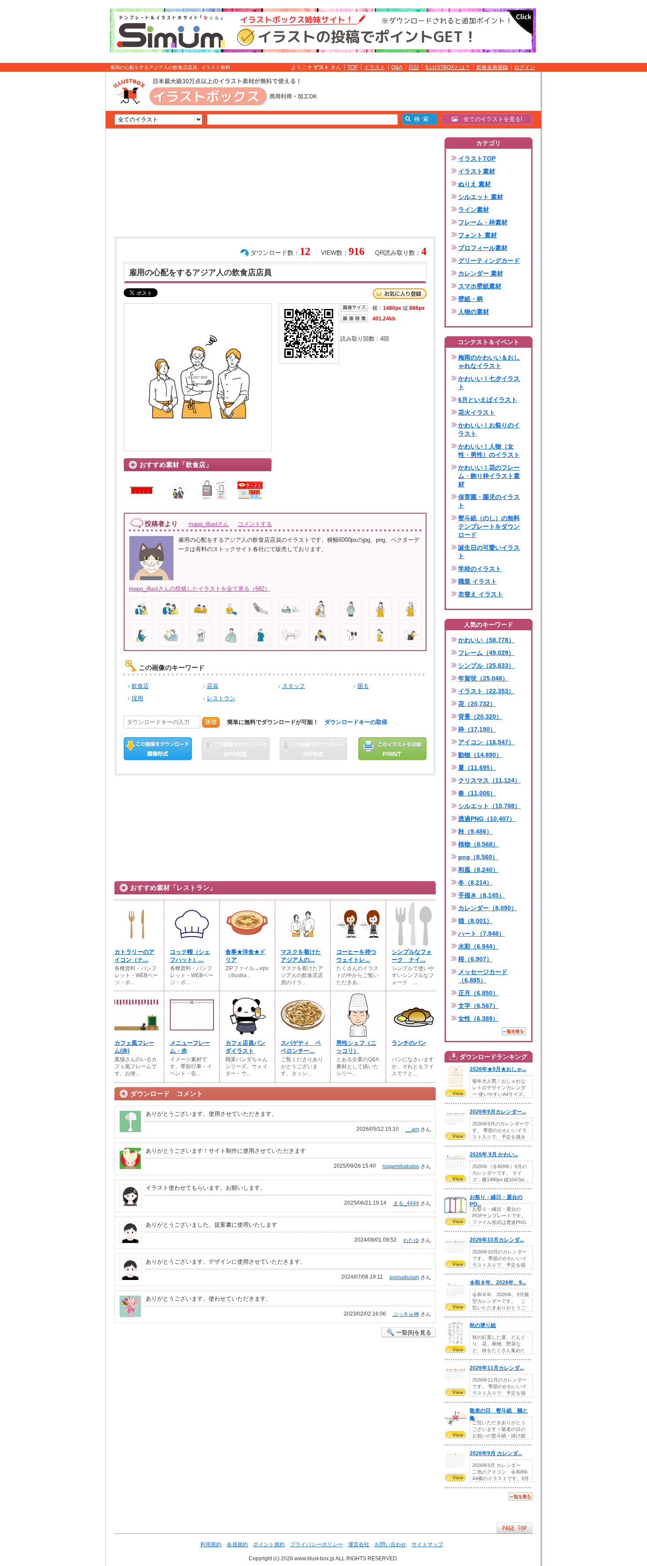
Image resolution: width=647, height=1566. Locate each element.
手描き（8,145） (481, 895)
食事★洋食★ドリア (245, 955)
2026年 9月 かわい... (494, 1154)
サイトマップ (427, 1544)
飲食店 (140, 686)
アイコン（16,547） (486, 742)
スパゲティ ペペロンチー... (301, 1047)
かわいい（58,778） (486, 639)
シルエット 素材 (480, 196)
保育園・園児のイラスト (489, 501)
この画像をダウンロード (158, 748)
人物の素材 (473, 311)
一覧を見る (514, 1031)
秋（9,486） (475, 831)
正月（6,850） (478, 992)
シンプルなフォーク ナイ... (412, 955)
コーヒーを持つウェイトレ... (356, 955)
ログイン (524, 67)
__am (412, 1129)
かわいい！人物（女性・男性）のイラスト (489, 450)
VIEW (455, 1093)
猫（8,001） (475, 920)
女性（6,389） (478, 1018)
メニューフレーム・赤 (190, 1047)
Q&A (396, 67)
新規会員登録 (492, 67)
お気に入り (399, 293)
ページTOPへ (514, 1527)
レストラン (221, 698)
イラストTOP (477, 158)
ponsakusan (404, 1277)
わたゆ (411, 1240)
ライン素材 (473, 209)
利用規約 (210, 1544)
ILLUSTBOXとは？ (447, 67)
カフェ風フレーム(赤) (134, 1047)
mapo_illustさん (208, 524)
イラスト (374, 67)
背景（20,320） (480, 716)
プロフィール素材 (482, 247)
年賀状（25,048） (483, 678)
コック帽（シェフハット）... (190, 955)
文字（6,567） (478, 1005)
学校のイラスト (479, 568)
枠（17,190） (477, 729)
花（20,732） (477, 703)
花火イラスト (476, 412)
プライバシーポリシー (316, 1544)
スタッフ (293, 686)
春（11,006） (477, 793)
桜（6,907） (475, 959)
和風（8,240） (478, 869)
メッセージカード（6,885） (482, 976)
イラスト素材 (476, 171)
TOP (352, 67)
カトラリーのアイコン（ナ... (134, 955)
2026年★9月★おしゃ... (498, 1069)
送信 (211, 722)
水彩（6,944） (478, 946)
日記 (413, 67)
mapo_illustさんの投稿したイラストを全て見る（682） (199, 588)
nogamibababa (400, 1166)
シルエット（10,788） (489, 805)
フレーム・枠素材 (482, 222)
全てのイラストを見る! (490, 119)
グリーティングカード (489, 260)
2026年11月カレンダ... (497, 1368)
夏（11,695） (477, 767)
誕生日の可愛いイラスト (489, 551)
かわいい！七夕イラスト (489, 382)
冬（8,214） (475, 882)
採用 (137, 698)
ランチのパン (409, 1043)
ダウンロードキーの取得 (355, 722)
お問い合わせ (390, 1544)
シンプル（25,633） (486, 665)
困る (363, 686)
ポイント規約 (269, 1544)
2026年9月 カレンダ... (496, 1453)
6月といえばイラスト (487, 399)
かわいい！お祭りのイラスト (489, 429)
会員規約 (237, 1544)
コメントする (255, 524)
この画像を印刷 (392, 748)
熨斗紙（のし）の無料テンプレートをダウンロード (489, 526)
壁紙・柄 (470, 298)
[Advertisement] (64, 208)
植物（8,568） (478, 844)
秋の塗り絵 (483, 1325)
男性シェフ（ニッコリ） (356, 1047)
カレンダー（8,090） (487, 908)
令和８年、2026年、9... (498, 1282)
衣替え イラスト (480, 594)
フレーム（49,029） (486, 652)
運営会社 (358, 1544)
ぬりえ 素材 (474, 183)
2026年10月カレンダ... (497, 1240)
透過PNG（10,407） (486, 818)
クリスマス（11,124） (489, 780)
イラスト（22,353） (486, 691)
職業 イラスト (477, 581)
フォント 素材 (477, 235)
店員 (212, 686)
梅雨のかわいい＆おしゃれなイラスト (489, 361)
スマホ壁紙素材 (479, 286)
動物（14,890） (480, 754)
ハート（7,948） (481, 933)
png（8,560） (478, 856)
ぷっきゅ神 (406, 1314)
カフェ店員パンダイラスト (245, 1047)
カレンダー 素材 (480, 273)
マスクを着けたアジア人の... (301, 955)
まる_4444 (406, 1203)
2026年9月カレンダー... (498, 1112)
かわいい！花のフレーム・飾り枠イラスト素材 (489, 476)
